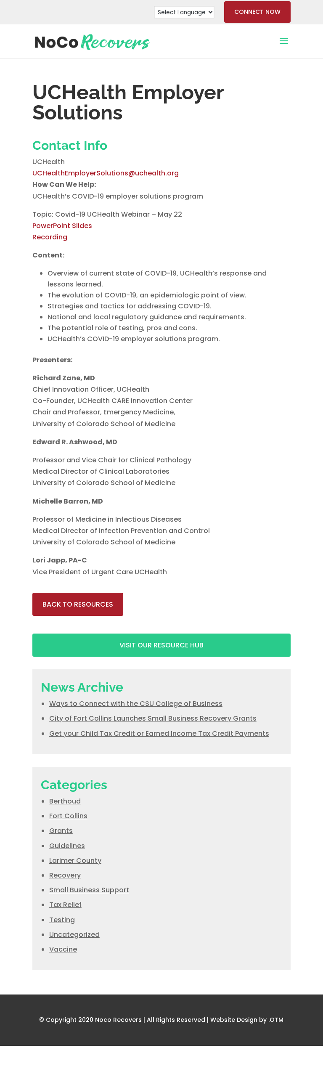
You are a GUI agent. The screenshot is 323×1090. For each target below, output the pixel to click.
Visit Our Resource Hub (161, 645)
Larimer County (75, 860)
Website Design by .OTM (246, 1020)
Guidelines (67, 846)
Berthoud (65, 801)
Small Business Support (89, 890)
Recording (49, 237)
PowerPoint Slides (62, 226)
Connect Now (257, 12)
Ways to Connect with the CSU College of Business (135, 703)
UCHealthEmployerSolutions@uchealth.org (105, 173)
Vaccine (63, 949)
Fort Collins (68, 816)
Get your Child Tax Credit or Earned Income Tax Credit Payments (159, 733)
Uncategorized (74, 934)
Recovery (65, 875)
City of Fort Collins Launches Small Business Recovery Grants (153, 718)
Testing (62, 920)
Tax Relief (65, 905)
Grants (61, 830)
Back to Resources (77, 604)
